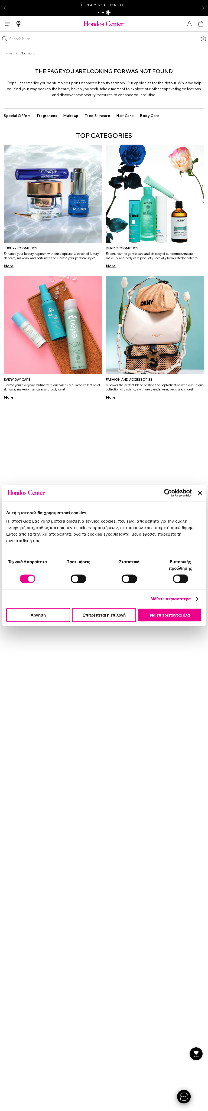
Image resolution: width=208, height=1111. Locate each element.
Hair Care (125, 115)
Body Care (150, 115)
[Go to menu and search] (7, 24)
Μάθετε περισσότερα (171, 598)
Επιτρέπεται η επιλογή (104, 615)
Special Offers (17, 115)
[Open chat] (184, 1096)
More (9, 266)
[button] (4, 38)
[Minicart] (200, 24)
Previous (4, 8)
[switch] (78, 578)
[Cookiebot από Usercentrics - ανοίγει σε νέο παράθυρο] (168, 493)
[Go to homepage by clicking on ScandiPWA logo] (104, 23)
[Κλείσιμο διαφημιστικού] (200, 493)
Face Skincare (97, 115)
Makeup (70, 115)
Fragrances (47, 115)
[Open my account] (189, 24)
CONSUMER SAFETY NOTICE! (104, 5)
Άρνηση (38, 615)
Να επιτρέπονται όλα (170, 615)
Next (203, 8)
